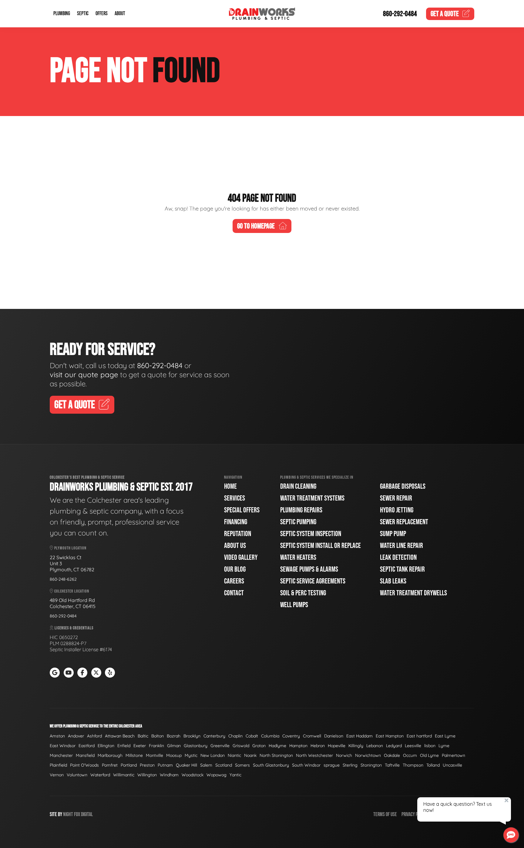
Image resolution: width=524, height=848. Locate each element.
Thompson (413, 765)
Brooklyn (191, 736)
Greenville (220, 745)
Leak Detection (398, 557)
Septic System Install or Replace (320, 545)
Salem (206, 765)
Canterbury (214, 736)
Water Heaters (298, 557)
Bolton (157, 736)
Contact (234, 593)
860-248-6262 (63, 579)
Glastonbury (195, 745)
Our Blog (235, 569)
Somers (242, 765)
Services (234, 498)
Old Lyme (429, 755)
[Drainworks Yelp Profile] (110, 673)
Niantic (234, 755)
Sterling (350, 765)
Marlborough (110, 755)
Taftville (392, 765)
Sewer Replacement (404, 522)
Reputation (237, 533)
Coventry (291, 736)
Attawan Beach (120, 736)
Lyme (443, 745)
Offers (102, 14)
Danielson (333, 736)
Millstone (134, 755)
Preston (147, 765)
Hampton (298, 745)
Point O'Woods (84, 765)
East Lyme (445, 736)
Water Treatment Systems (312, 498)
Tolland (433, 765)
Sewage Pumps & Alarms (309, 569)
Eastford (87, 745)
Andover (76, 736)
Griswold (241, 745)
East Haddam (359, 736)
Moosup (174, 755)
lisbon (429, 745)
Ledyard (394, 745)
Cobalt (252, 736)
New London (212, 755)
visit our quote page (84, 374)
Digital (87, 814)
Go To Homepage (256, 226)
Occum (410, 755)
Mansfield (85, 755)
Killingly (355, 745)
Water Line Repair (401, 545)
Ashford (94, 736)
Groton (259, 745)
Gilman (174, 745)
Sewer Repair (396, 498)
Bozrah (173, 736)
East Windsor (63, 745)
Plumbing (61, 14)
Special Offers (242, 510)
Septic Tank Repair (402, 569)
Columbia (270, 736)
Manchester (61, 755)
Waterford (100, 775)
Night (68, 814)
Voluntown (77, 775)
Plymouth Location (69, 548)
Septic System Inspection (310, 533)
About (120, 14)
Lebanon (374, 745)
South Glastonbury (271, 765)
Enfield (123, 745)
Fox (77, 814)
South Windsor (306, 765)
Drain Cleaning (298, 486)
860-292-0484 (400, 13)
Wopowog (217, 775)
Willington (147, 775)
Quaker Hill (186, 765)
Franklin (156, 745)
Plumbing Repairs (301, 510)
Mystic (191, 755)
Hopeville (336, 745)
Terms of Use (385, 814)
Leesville (413, 745)
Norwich (344, 755)
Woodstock (192, 775)
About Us (235, 545)
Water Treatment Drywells (413, 593)
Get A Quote (74, 405)
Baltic (143, 736)
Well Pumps (294, 604)
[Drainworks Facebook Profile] (82, 673)
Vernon (57, 775)
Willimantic (123, 775)
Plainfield (58, 765)
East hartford (419, 736)
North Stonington (276, 755)
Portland (129, 765)
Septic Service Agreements (312, 581)
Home (230, 486)
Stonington (371, 765)
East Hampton (390, 736)
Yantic (235, 775)
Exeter (139, 745)
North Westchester (314, 755)
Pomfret (110, 765)
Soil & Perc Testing (303, 593)
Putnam (165, 765)
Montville (154, 755)
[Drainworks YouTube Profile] (69, 673)
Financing (235, 522)
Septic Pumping (298, 522)
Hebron (318, 745)
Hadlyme (277, 745)
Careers (234, 581)
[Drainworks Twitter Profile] (96, 673)
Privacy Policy (414, 814)
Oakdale (392, 755)
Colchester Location (71, 591)
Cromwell (312, 736)
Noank (250, 755)
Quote (445, 13)
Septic (83, 14)
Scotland (223, 765)
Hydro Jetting (396, 510)
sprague (332, 765)
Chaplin (235, 736)
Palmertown (453, 755)
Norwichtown (368, 755)
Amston (57, 736)
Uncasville (452, 765)
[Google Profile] (55, 673)
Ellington (106, 745)
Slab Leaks (393, 581)
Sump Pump (393, 533)
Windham (169, 775)
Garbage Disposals (402, 486)
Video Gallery (240, 557)
